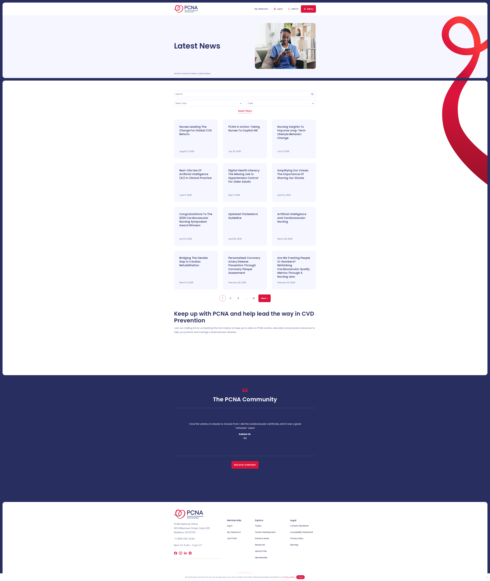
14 (254, 298)
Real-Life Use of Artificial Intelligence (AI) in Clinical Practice (195, 174)
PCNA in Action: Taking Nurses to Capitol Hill (244, 128)
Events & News (262, 538)
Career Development (265, 532)
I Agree (301, 577)
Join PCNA (232, 538)
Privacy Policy (296, 538)
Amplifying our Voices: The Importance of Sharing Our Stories (293, 174)
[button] (293, 9)
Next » (264, 298)
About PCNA (261, 551)
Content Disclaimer (299, 525)
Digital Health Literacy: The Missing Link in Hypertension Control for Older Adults (244, 176)
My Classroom (261, 9)
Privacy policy (289, 577)
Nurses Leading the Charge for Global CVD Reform (195, 130)
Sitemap (294, 544)
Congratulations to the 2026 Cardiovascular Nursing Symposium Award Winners (195, 219)
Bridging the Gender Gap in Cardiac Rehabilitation (193, 261)
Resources (260, 544)
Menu (310, 8)
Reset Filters (245, 110)
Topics (258, 525)
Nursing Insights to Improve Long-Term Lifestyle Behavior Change (291, 132)
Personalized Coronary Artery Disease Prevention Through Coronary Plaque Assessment (244, 265)
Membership (261, 557)
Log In (280, 9)
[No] (487, 577)
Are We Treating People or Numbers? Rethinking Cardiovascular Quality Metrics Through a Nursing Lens (293, 267)
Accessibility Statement (301, 532)
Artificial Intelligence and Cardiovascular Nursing (291, 217)
